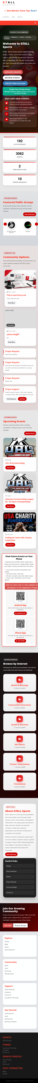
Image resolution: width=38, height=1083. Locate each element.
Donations (8, 992)
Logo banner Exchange (9, 1048)
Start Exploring (11, 854)
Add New (22, 399)
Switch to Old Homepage (19, 32)
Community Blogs (11, 887)
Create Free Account (15, 83)
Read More (28, 10)
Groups (8, 866)
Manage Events (9, 974)
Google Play (21, 613)
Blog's (4, 1071)
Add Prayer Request (11, 1022)
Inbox (6, 968)
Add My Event (9, 1019)
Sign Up (20, 17)
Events (8, 876)
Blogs (6, 944)
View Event (10, 468)
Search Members (11, 871)
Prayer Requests (11, 882)
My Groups (8, 971)
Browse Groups (20, 925)
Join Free (7, 925)
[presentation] (5, 224)
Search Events (30, 433)
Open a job (6, 1064)
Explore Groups (13, 72)
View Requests (11, 399)
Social (6, 965)
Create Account (9, 1013)
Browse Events (12, 78)
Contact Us (9, 892)
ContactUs (6, 17)
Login (13, 17)
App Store (21, 641)
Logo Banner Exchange (11, 998)
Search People (7, 1060)
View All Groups (30, 214)
